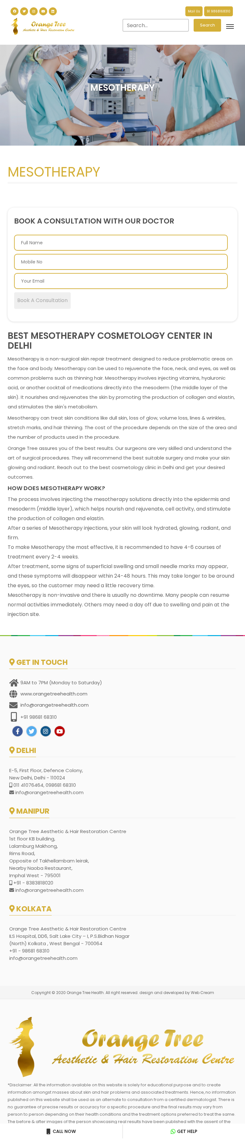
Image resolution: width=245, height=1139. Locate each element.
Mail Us (194, 11)
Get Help (187, 1131)
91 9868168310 (218, 11)
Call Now (63, 1131)
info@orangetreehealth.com (54, 705)
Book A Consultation (42, 300)
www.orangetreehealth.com (53, 693)
